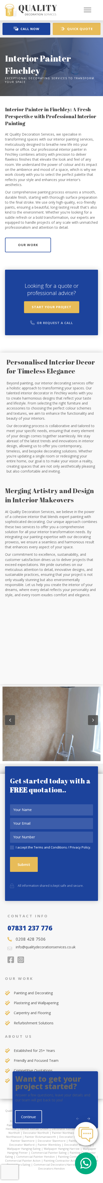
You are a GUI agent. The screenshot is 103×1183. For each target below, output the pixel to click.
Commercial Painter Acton (22, 1160)
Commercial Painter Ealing (48, 1152)
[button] (10, 720)
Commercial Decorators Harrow (55, 1164)
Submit (24, 864)
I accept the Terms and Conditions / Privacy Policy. (53, 847)
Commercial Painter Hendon (35, 1156)
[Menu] (87, 10)
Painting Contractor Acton (61, 1160)
